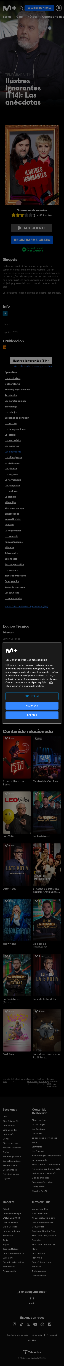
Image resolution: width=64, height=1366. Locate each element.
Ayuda (32, 1303)
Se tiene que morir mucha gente (44, 1140)
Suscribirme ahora (39, 8)
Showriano (9, 943)
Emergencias (12, 581)
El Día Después (10, 1227)
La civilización (12, 463)
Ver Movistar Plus (40, 1209)
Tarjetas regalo (39, 1271)
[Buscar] (21, 8)
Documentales (10, 1170)
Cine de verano (10, 1143)
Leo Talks (9, 836)
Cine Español (9, 1125)
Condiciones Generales (43, 1222)
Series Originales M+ (12, 1156)
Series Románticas (11, 1161)
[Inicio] (9, 8)
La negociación (13, 530)
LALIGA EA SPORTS (11, 1218)
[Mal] (18, 215)
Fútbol (32, 16)
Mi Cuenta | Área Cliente (43, 1218)
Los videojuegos (13, 457)
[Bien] (26, 215)
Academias (11, 395)
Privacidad (52, 1335)
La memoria (11, 536)
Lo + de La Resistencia (40, 945)
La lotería (10, 434)
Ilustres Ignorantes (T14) (31, 360)
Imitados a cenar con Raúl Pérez (46, 1056)
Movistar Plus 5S (39, 1191)
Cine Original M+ (11, 1121)
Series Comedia (10, 1165)
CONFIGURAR (32, 696)
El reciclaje (11, 406)
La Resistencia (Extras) (12, 1001)
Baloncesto (11, 558)
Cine (19, 16)
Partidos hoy (9, 1266)
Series (7, 16)
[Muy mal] (13, 215)
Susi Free (8, 1054)
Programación (10, 1271)
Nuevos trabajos (14, 541)
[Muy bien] (31, 215)
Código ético (38, 1227)
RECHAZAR (32, 705)
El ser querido (39, 1120)
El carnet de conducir (17, 417)
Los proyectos (12, 485)
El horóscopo (12, 513)
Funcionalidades (40, 1213)
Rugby (6, 1244)
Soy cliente (35, 228)
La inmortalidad (13, 598)
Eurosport (7, 1258)
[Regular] (22, 215)
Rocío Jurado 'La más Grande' (46, 1164)
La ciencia (10, 496)
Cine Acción (8, 1134)
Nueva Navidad (13, 519)
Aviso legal (37, 1335)
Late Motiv (9, 888)
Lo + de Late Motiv (44, 999)
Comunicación (39, 1275)
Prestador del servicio (17, 1335)
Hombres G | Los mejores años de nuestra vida (46, 1157)
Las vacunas (11, 570)
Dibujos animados (40, 1178)
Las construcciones (15, 400)
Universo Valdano (11, 1231)
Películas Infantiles (12, 1147)
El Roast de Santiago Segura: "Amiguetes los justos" (46, 890)
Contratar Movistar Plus (43, 1231)
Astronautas (11, 553)
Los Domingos (38, 1129)
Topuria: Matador (11, 1249)
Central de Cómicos (45, 781)
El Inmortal (37, 1147)
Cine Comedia (10, 1130)
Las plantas (11, 468)
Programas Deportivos (42, 1182)
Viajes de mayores (15, 587)
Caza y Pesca (38, 1186)
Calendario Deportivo (13, 1262)
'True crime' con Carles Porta (46, 1169)
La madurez (11, 491)
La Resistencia (42, 836)
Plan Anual (37, 1258)
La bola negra (38, 1124)
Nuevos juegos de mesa (17, 389)
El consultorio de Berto (13, 783)
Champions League (12, 1213)
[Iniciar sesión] (59, 8)
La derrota (11, 423)
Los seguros (11, 474)
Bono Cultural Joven (42, 1262)
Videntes (9, 547)
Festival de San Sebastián (44, 1173)
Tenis (5, 1240)
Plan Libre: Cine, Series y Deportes (44, 1237)
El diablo (9, 524)
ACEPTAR (32, 715)
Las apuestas (12, 592)
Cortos (6, 1139)
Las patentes (12, 446)
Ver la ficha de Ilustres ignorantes (33, 366)
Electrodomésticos (15, 575)
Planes (35, 1249)
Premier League (10, 1222)
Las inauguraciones (15, 429)
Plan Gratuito (38, 1253)
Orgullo (6, 1178)
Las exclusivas (12, 378)
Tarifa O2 (36, 1266)
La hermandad (13, 479)
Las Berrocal (38, 1151)
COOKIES (32, 1340)
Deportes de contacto (13, 1253)
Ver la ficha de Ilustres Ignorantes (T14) (26, 606)
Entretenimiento (11, 1174)
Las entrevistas (13, 440)
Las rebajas (11, 412)
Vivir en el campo (14, 508)
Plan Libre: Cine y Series (43, 1244)
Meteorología (12, 383)
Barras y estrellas (14, 564)
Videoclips (10, 502)
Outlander (37, 1133)
